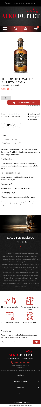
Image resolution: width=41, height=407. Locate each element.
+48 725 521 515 (12, 3)
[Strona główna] (20, 12)
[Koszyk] (36, 28)
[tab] (20, 135)
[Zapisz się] (36, 342)
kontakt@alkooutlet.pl (28, 3)
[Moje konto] (26, 28)
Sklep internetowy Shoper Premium (20, 405)
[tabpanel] (20, 173)
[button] (5, 28)
